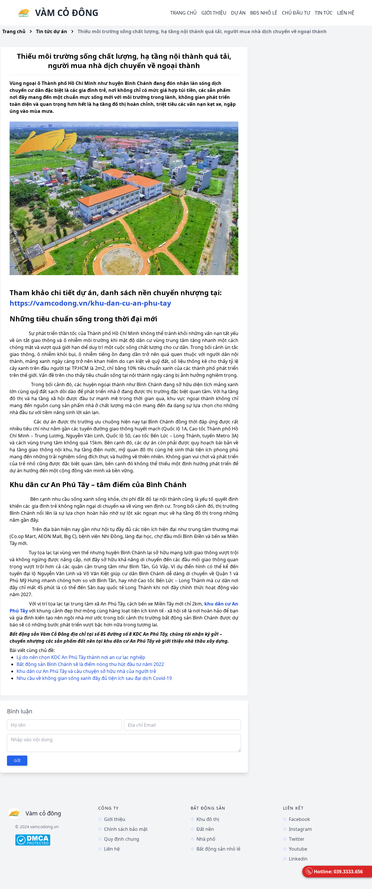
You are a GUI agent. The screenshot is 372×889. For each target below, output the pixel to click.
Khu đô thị (207, 819)
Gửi (17, 760)
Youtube (298, 849)
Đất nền (205, 829)
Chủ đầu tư (296, 13)
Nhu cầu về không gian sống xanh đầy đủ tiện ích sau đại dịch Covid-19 (94, 678)
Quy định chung (121, 839)
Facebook (299, 819)
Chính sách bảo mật (126, 829)
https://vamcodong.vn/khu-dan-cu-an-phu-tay (90, 303)
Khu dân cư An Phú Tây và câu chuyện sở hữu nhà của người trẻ (86, 671)
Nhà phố (205, 839)
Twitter (297, 839)
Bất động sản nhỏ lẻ (218, 849)
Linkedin (298, 859)
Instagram (300, 829)
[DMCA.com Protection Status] (52, 840)
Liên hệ (345, 13)
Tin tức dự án (51, 31)
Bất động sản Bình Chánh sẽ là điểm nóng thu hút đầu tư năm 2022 (90, 664)
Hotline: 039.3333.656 (338, 871)
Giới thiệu (213, 13)
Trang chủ (183, 13)
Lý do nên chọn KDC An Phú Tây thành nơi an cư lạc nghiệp (81, 657)
